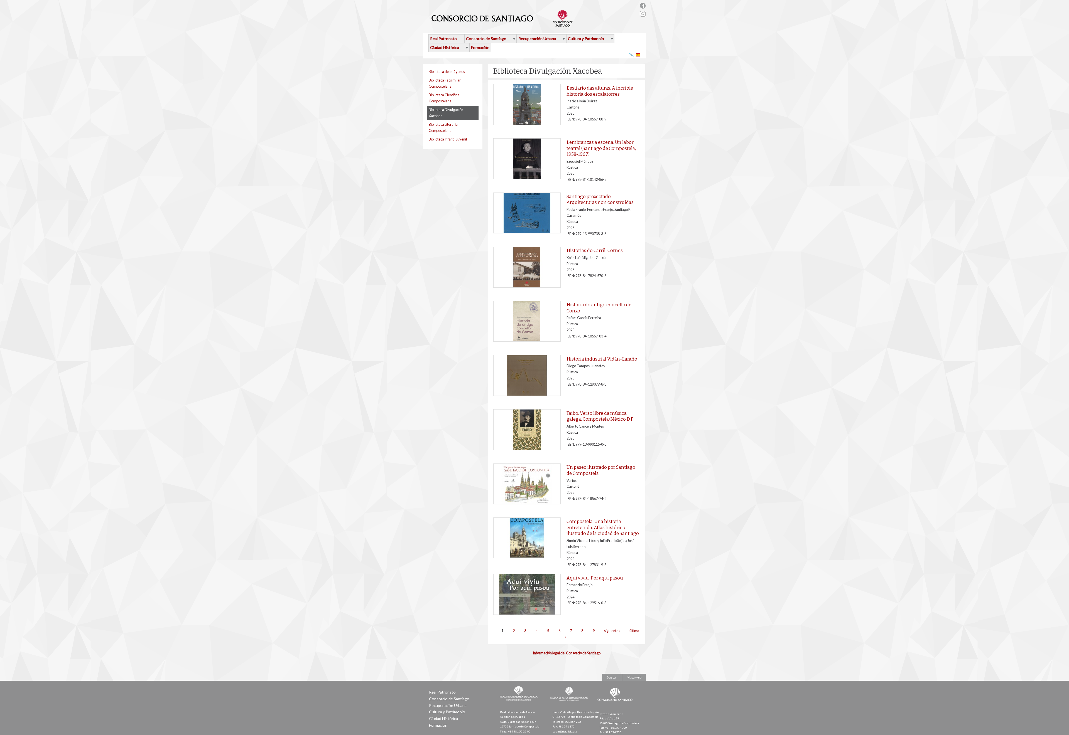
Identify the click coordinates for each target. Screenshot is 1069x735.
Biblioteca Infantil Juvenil (448, 139)
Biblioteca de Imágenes (447, 71)
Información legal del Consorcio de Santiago (566, 653)
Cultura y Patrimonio (586, 38)
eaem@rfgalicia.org (565, 731)
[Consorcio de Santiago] (616, 705)
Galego (631, 54)
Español (638, 54)
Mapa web (634, 677)
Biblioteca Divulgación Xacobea (446, 112)
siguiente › (612, 631)
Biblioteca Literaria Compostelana (443, 127)
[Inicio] (502, 24)
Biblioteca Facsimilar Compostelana (445, 83)
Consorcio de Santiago (486, 38)
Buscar (612, 677)
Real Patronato (443, 38)
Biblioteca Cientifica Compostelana (444, 98)
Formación (480, 47)
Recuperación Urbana (537, 38)
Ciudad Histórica (444, 47)
